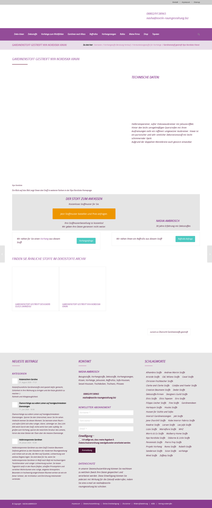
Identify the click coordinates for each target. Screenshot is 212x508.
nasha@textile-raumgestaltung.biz (168, 18)
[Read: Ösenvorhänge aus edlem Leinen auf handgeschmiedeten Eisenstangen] (15, 405)
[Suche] (198, 34)
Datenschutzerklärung (99, 469)
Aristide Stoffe (153, 377)
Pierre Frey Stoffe (173, 442)
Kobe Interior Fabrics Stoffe (181, 421)
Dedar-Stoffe (179, 390)
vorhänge (183, 451)
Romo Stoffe (170, 447)
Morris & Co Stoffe (155, 434)
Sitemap (197, 2)
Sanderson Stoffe (154, 451)
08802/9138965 (156, 13)
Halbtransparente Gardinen (30, 440)
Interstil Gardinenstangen (158, 416)
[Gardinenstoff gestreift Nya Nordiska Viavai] (82, 283)
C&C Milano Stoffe (171, 377)
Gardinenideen (189, 403)
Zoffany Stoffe (166, 456)
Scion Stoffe (170, 451)
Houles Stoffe (171, 407)
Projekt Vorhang (154, 447)
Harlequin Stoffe (154, 407)
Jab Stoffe (178, 416)
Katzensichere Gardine (28, 379)
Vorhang (44, 239)
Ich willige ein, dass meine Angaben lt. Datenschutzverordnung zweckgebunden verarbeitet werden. (105, 441)
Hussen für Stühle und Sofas (159, 412)
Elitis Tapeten (165, 399)
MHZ (181, 429)
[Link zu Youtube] (197, 503)
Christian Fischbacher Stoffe (159, 381)
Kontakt (175, 2)
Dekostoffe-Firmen (155, 394)
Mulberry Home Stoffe (177, 434)
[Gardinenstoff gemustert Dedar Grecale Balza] (2, 254)
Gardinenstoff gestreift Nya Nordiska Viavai (39, 45)
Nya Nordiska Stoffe (155, 438)
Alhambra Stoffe (154, 373)
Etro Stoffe (180, 399)
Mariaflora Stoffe (168, 429)
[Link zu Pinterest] (188, 503)
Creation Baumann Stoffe (158, 390)
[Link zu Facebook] (179, 503)
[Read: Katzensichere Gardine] (15, 381)
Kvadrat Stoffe (153, 425)
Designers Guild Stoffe (176, 394)
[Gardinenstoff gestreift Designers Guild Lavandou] (35, 283)
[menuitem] (19, 34)
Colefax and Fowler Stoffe (184, 386)
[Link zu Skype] (193, 503)
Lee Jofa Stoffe (184, 425)
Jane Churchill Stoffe (156, 421)
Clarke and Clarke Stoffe (157, 386)
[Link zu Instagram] (183, 503)
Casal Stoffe (188, 377)
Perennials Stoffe (154, 442)
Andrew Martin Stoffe (174, 373)
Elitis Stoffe (151, 399)
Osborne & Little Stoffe (179, 438)
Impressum (186, 2)
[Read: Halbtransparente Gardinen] (15, 441)
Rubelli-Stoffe (185, 447)
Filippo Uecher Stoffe (156, 403)
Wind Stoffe (151, 456)
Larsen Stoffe (168, 425)
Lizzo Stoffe (151, 429)
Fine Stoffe (174, 403)
